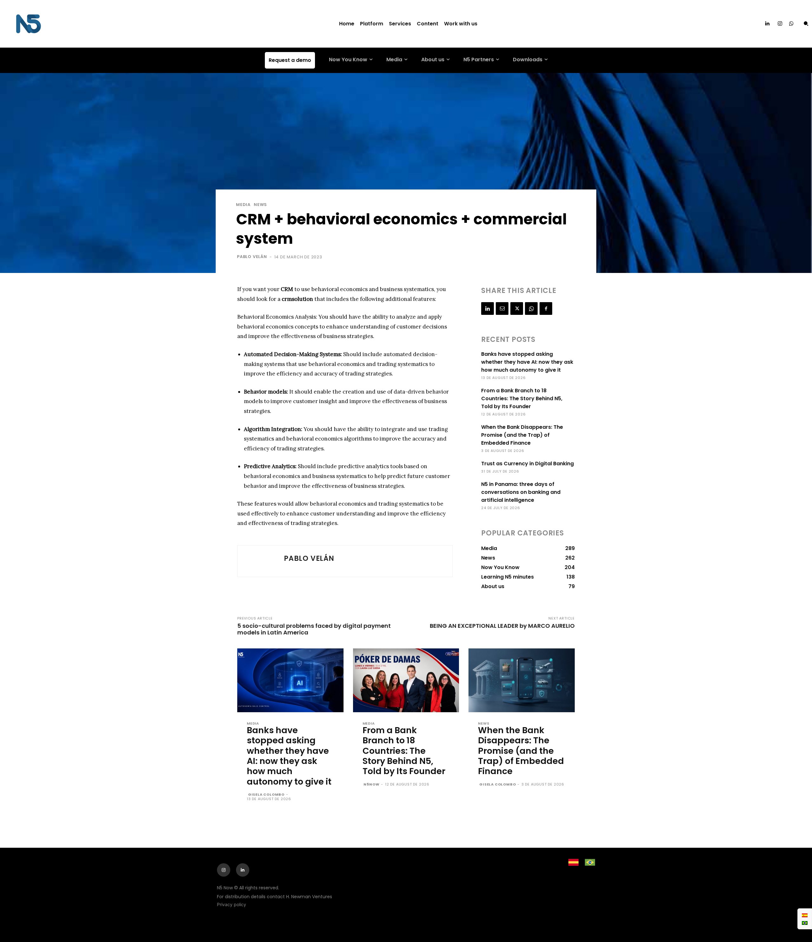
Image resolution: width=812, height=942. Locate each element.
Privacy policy (231, 904)
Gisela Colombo (266, 794)
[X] (516, 308)
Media (243, 204)
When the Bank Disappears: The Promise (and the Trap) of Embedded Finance (522, 435)
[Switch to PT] (804, 922)
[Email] (502, 308)
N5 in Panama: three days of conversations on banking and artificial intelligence (520, 492)
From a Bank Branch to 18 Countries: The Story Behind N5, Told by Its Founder (521, 398)
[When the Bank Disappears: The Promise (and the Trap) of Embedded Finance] (521, 680)
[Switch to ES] (804, 915)
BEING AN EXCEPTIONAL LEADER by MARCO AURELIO (502, 626)
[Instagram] (780, 24)
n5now (371, 784)
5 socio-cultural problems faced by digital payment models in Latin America (314, 629)
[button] (806, 23)
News (260, 204)
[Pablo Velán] (261, 561)
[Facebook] (546, 308)
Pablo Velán (252, 257)
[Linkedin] (767, 24)
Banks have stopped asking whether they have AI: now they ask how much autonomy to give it (527, 362)
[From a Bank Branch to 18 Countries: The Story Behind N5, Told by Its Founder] (406, 680)
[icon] (791, 24)
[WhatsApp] (531, 308)
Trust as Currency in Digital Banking (527, 463)
